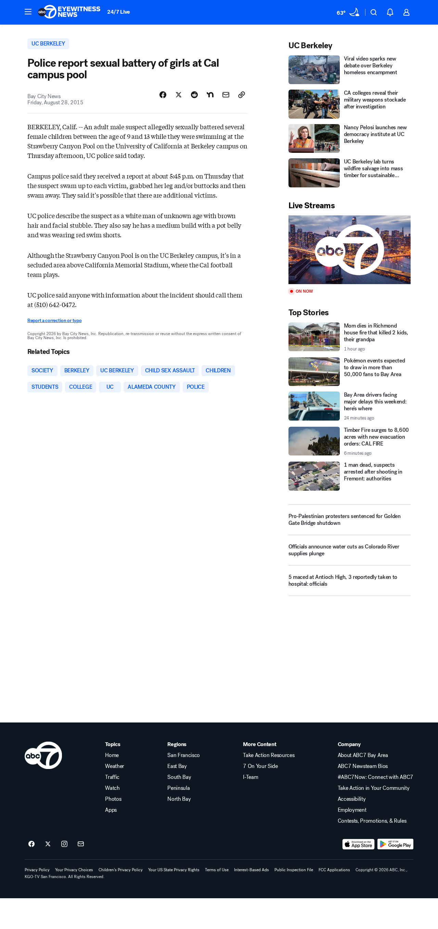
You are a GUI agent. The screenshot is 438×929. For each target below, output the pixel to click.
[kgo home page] (43, 755)
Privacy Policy (37, 870)
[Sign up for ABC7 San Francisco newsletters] (81, 844)
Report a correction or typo (54, 320)
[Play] (349, 249)
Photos (113, 799)
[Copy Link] (241, 95)
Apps (111, 810)
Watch (112, 788)
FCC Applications (334, 870)
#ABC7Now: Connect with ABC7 (375, 777)
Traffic (112, 777)
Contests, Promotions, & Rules (372, 821)
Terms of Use (217, 870)
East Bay (176, 766)
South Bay (179, 777)
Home (112, 755)
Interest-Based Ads (251, 870)
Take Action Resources (268, 755)
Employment (352, 810)
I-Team (250, 777)
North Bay (179, 799)
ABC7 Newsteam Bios (363, 766)
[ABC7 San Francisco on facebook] (31, 844)
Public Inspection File (293, 870)
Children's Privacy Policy (121, 870)
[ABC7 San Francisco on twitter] (48, 844)
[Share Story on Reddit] (194, 95)
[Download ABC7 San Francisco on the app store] (358, 844)
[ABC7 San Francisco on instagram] (64, 844)
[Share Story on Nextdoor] (210, 95)
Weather (114, 766)
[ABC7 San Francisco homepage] (69, 12)
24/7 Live (118, 11)
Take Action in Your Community (374, 788)
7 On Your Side (260, 766)
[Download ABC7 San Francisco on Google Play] (395, 844)
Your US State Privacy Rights (173, 870)
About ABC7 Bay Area (363, 755)
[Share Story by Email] (226, 95)
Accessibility (352, 799)
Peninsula (178, 788)
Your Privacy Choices (74, 870)
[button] (28, 11)
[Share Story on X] (178, 95)
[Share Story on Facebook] (163, 95)
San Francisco (183, 755)
